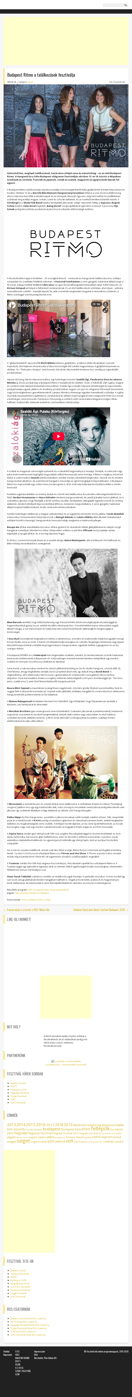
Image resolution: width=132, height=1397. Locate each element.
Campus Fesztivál (19, 1273)
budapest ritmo (35, 899)
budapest (52, 1129)
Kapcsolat (7, 1354)
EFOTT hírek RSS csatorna (23, 1321)
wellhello (109, 1141)
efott (85, 1128)
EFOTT (13, 1086)
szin (50, 1141)
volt (69, 1141)
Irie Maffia (117, 1133)
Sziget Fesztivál (18, 1096)
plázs (50, 1137)
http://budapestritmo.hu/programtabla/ (48, 889)
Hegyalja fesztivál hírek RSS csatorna (29, 1325)
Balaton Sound (18, 1083)
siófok (96, 1137)
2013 (11, 1124)
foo (112, 1129)
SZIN (12, 1099)
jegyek (11, 1137)
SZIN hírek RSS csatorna (23, 1331)
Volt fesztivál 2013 (95, 1142)
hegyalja (20, 1133)
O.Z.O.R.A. (19, 1367)
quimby (87, 1137)
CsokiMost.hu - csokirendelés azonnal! (66, 1064)
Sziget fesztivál (39, 1141)
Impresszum (39, 1351)
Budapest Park (71, 1129)
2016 (23, 899)
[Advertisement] (66, 41)
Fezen (17, 1364)
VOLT (17, 1354)
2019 (68, 1124)
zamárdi (118, 1141)
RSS (36, 1354)
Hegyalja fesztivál (19, 1092)
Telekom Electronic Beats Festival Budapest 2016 (100, 910)
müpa (48, 899)
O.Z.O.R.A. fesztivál (20, 1286)
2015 (31, 1124)
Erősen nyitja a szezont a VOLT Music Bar (27, 910)
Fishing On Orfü (18, 1089)
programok (60, 1137)
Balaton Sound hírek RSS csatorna (28, 1318)
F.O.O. (17, 1351)
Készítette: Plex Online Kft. (45, 1358)
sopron (106, 1137)
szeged (11, 1141)
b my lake (29, 1129)
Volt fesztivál (80, 1141)
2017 (50, 1124)
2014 (20, 1124)
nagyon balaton (38, 1137)
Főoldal (6, 1351)
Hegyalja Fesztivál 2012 (66, 1133)
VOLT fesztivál (17, 1102)
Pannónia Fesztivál (20, 1290)
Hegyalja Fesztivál (40, 1133)
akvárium (80, 1125)
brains (38, 1129)
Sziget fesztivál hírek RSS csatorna (28, 1328)
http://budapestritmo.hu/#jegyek (32, 892)
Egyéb (30, 82)
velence (60, 1141)
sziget (23, 1140)
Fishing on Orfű (18, 1280)
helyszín (108, 1133)
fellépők (100, 1128)
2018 (59, 1124)
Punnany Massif (74, 1137)
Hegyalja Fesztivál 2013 (91, 1133)
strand (117, 1137)
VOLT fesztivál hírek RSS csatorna (28, 1334)
